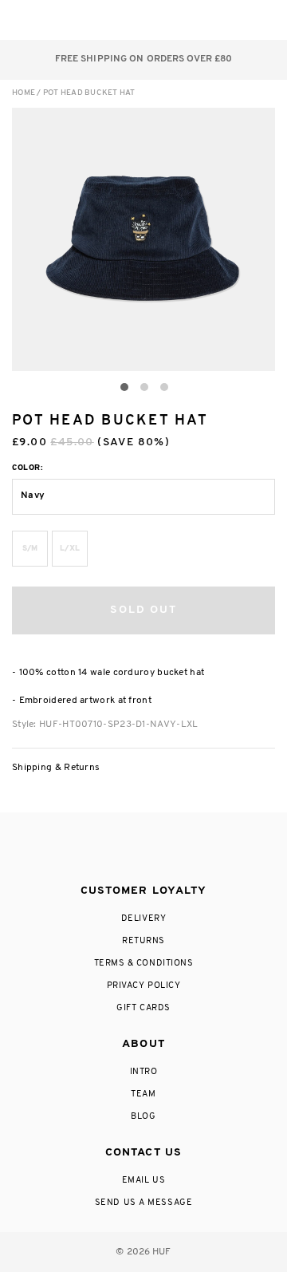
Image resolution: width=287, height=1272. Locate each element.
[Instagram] (77, 849)
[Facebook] (109, 849)
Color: (27, 468)
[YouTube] (206, 849)
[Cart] (230, 20)
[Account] (198, 20)
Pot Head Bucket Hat (89, 93)
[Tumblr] (173, 849)
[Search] (166, 20)
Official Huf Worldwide (48, 20)
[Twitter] (142, 849)
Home (23, 93)
